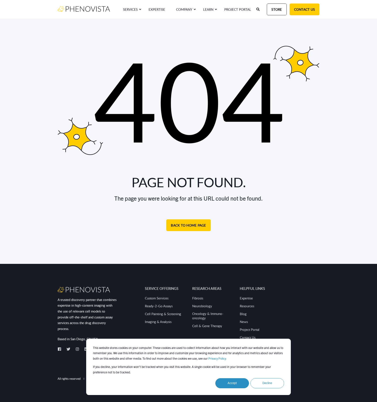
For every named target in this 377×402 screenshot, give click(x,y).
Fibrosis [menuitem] (197, 298)
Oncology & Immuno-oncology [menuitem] (207, 315)
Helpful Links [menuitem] (252, 289)
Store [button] (276, 9)
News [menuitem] (244, 322)
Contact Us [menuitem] (247, 337)
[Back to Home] (84, 9)
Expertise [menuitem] (246, 298)
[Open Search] (258, 9)
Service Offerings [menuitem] (161, 289)
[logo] (84, 289)
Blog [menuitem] (243, 314)
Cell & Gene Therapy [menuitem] (207, 326)
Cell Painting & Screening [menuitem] (163, 314)
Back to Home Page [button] (188, 225)
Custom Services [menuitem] (156, 298)
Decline (267, 383)
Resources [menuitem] (247, 306)
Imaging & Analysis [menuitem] (158, 322)
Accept (232, 383)
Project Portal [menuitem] (249, 329)
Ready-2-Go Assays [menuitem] (159, 306)
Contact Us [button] (304, 9)
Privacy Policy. (217, 358)
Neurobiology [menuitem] (202, 306)
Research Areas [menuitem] (206, 289)
